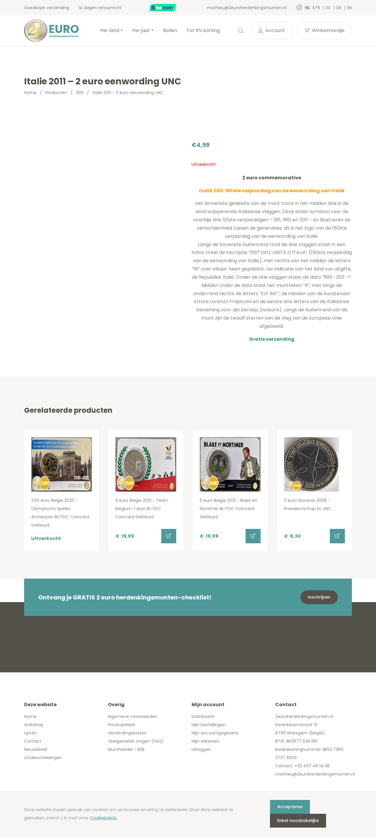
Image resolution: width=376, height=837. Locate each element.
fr (318, 8)
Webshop (33, 725)
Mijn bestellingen (209, 725)
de (339, 8)
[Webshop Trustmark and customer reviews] (168, 7)
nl (308, 8)
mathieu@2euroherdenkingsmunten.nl (246, 8)
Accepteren (290, 807)
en (349, 8)
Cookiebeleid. (103, 818)
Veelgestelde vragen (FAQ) (136, 741)
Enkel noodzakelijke (298, 820)
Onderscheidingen (43, 758)
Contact (32, 741)
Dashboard (203, 716)
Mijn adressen (205, 741)
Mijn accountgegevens (215, 733)
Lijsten (30, 733)
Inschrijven (319, 597)
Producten (56, 93)
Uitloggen (201, 749)
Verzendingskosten (127, 733)
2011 (79, 93)
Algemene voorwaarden (132, 716)
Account (274, 30)
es (329, 8)
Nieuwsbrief (36, 749)
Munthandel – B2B (126, 749)
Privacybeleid (121, 725)
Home (30, 93)
